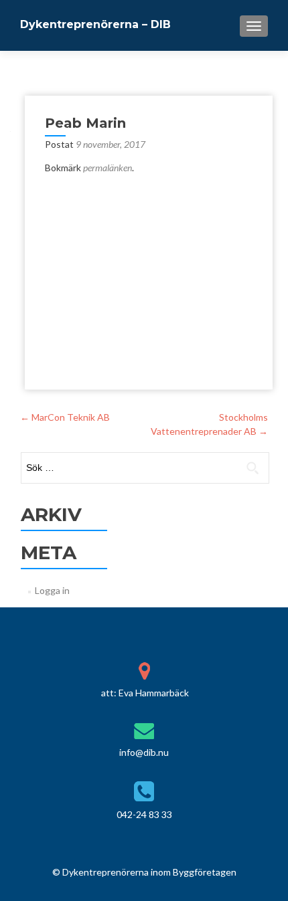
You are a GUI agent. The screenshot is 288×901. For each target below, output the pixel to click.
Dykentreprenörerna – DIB (95, 24)
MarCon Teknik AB (65, 417)
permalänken (107, 167)
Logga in (52, 590)
